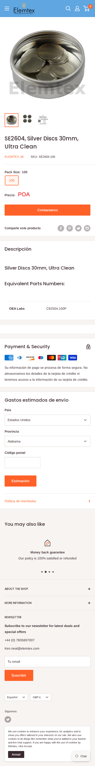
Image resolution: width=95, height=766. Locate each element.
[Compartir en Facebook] (61, 228)
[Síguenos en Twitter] (8, 719)
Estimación (21, 481)
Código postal (15, 452)
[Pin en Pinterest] (69, 228)
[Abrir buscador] (68, 8)
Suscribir (19, 675)
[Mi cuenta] (77, 8)
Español (12, 697)
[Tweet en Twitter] (78, 228)
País (8, 410)
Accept (16, 754)
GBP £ (37, 697)
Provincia (12, 431)
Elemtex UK (14, 156)
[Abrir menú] (7, 8)
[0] (86, 8)
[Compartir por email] (87, 228)
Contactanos (47, 210)
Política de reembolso (20, 501)
